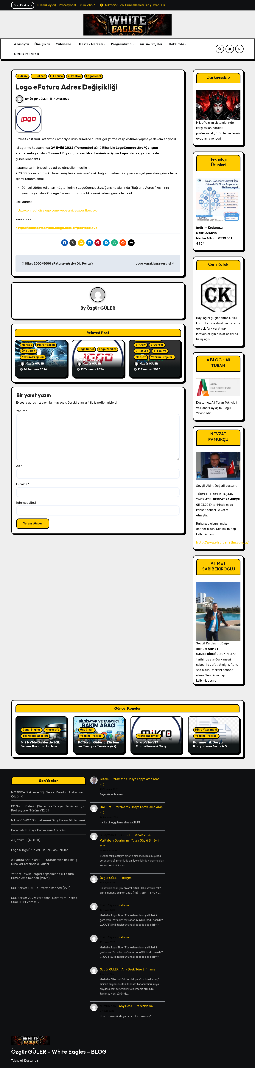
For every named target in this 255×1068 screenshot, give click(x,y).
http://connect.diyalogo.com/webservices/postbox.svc (56, 210)
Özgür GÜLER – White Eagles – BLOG (58, 1051)
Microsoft (52, 729)
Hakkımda (177, 44)
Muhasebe (64, 44)
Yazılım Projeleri (151, 44)
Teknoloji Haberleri (35, 735)
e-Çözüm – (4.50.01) (25, 840)
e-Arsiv (22, 76)
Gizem (104, 779)
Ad (19, 466)
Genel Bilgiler (31, 729)
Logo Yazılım (107, 349)
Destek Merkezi (91, 44)
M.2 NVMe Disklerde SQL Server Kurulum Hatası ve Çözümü (41, 746)
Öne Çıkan (42, 44)
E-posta (22, 484)
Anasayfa (21, 44)
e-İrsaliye (74, 76)
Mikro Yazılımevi (148, 735)
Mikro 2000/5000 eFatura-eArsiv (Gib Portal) (58, 263)
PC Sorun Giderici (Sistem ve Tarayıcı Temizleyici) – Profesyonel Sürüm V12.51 (98, 746)
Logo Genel (93, 76)
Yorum (21, 411)
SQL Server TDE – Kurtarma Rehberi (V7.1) (40, 888)
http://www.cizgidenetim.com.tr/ (222, 542)
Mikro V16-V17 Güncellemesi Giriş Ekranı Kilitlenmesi (151, 746)
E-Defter (38, 76)
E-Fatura (56, 76)
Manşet (27, 344)
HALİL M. (106, 807)
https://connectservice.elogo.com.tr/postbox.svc (56, 228)
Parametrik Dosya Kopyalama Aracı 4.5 (210, 744)
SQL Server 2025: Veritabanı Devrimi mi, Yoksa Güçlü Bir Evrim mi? (130, 840)
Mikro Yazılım (46, 344)
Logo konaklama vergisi (153, 263)
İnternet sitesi (26, 502)
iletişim (127, 878)
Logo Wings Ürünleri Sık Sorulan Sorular (96, 357)
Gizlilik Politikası (26, 54)
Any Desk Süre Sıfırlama (138, 969)
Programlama (121, 44)
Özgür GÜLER (39, 99)
